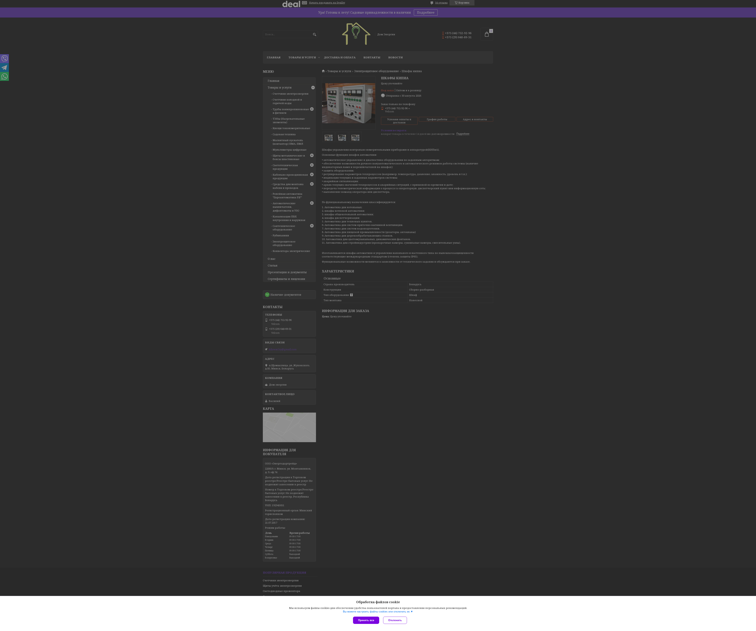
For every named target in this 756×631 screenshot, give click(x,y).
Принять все (366, 620)
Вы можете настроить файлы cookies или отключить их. (376, 611)
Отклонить (395, 620)
